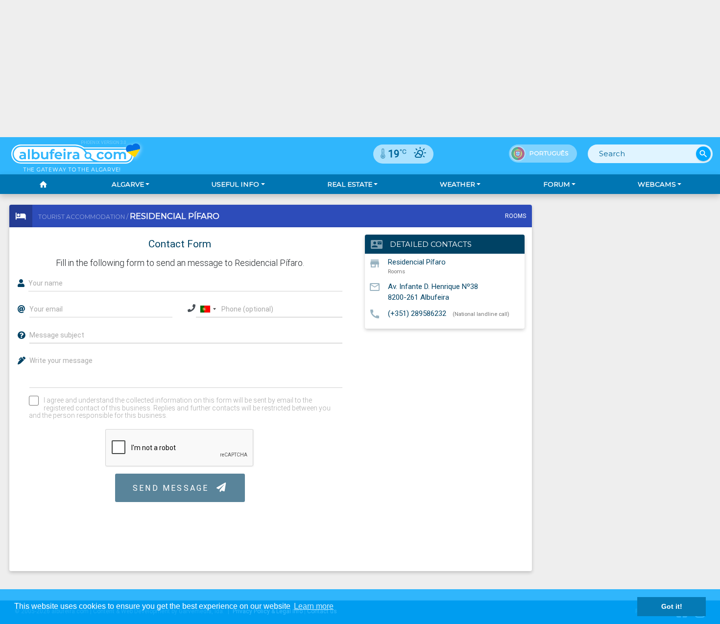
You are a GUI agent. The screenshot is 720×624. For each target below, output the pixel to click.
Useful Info (235, 184)
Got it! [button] (671, 606)
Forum (556, 184)
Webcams (657, 184)
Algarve (128, 184)
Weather (457, 184)
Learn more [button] (314, 606)
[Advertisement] (360, 68)
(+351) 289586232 (417, 313)
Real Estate (349, 184)
